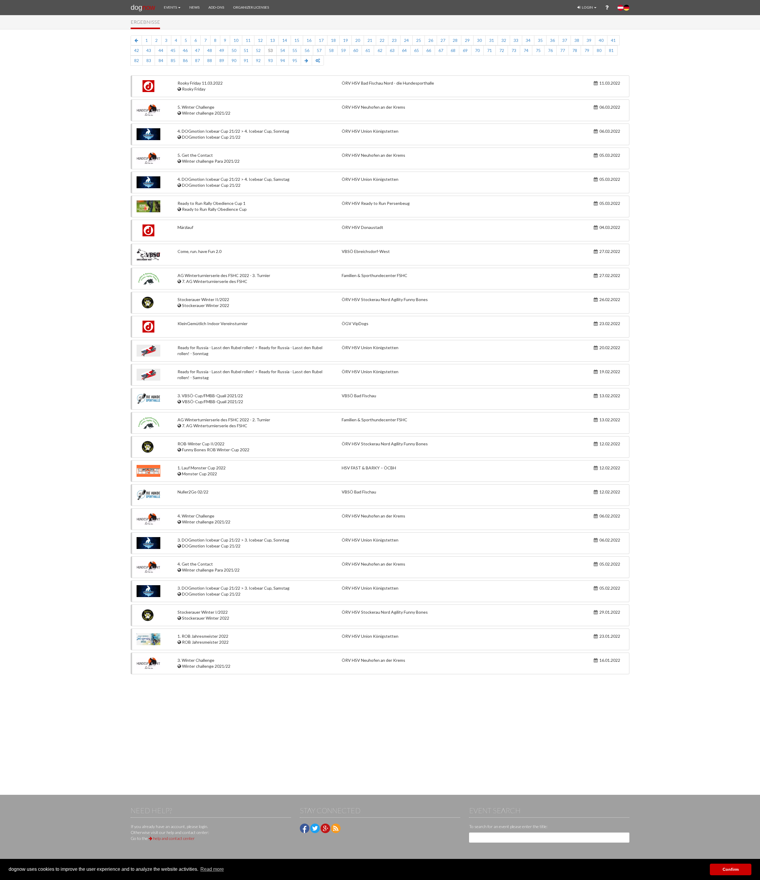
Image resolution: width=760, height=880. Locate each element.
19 (345, 40)
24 (406, 40)
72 (501, 50)
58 (331, 50)
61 (367, 50)
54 (282, 50)
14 (284, 40)
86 (185, 60)
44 (161, 50)
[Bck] (136, 40)
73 (514, 50)
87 (197, 60)
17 (321, 40)
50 (234, 50)
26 (430, 40)
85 (173, 60)
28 (455, 40)
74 (526, 50)
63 (392, 50)
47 (197, 50)
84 (161, 60)
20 (357, 40)
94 (282, 60)
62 (380, 50)
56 (307, 50)
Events (171, 7)
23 (394, 40)
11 (248, 40)
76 (550, 50)
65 (416, 50)
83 (148, 60)
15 (296, 40)
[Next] (306, 61)
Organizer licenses (251, 7)
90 (234, 60)
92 (258, 60)
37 (564, 40)
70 (477, 50)
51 (246, 50)
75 (538, 50)
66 (428, 50)
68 (453, 50)
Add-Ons (216, 7)
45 (173, 50)
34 (528, 40)
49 (221, 50)
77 (562, 50)
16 (309, 40)
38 (576, 40)
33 (516, 40)
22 (382, 40)
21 (370, 40)
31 (491, 40)
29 (467, 40)
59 (343, 50)
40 (601, 40)
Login (587, 7)
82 (136, 60)
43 (148, 50)
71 (489, 50)
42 (136, 50)
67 (440, 50)
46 (185, 50)
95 (294, 60)
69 (465, 50)
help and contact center (173, 838)
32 (503, 40)
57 (319, 50)
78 (574, 50)
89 (221, 60)
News (194, 7)
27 (443, 40)
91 (246, 60)
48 (209, 50)
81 (611, 50)
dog (143, 7)
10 (236, 40)
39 (589, 40)
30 (479, 40)
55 (294, 50)
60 (355, 50)
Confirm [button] (731, 869)
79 (587, 50)
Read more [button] (212, 869)
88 (209, 60)
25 (418, 40)
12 (260, 40)
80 (599, 50)
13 (272, 40)
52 (258, 50)
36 (552, 40)
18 (333, 40)
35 (540, 40)
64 (404, 50)
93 (270, 60)
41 (613, 40)
